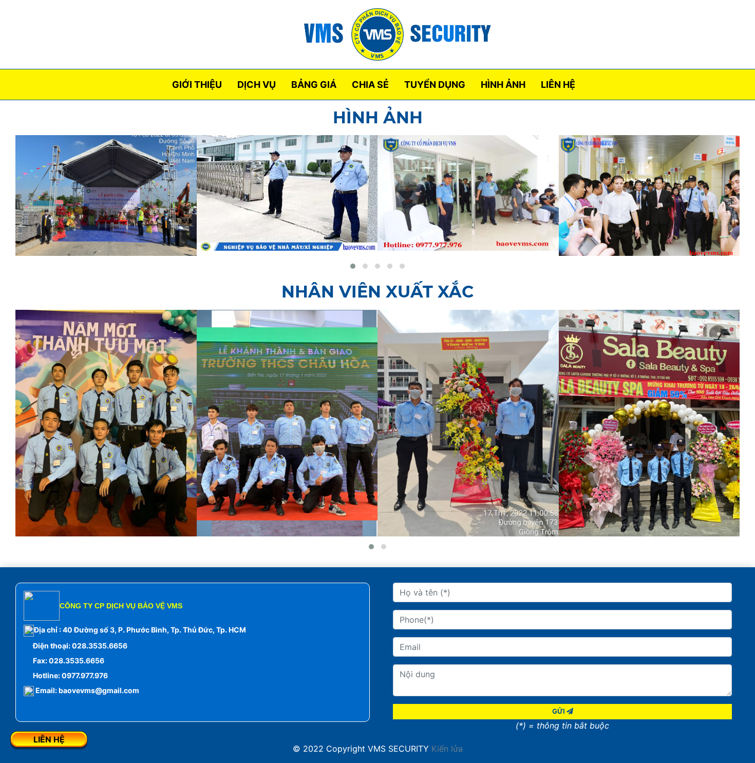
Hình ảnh (503, 84)
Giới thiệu (197, 84)
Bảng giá (313, 84)
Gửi (559, 711)
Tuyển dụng (434, 84)
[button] (353, 266)
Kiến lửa (446, 748)
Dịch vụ (256, 84)
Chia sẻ (370, 84)
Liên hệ (558, 84)
